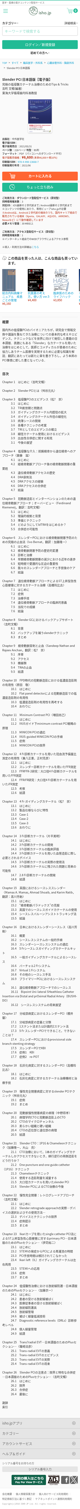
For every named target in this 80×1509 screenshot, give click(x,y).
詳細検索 (70, 23)
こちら (35, 247)
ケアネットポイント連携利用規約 (53, 1499)
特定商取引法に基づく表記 (17, 1499)
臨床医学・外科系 (33, 63)
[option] (13, 287)
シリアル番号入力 (40, 1469)
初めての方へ (39, 53)
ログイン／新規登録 (40, 44)
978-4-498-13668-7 (28, 161)
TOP (4, 63)
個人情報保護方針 (25, 1494)
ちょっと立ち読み (40, 187)
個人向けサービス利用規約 (53, 1494)
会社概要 (7, 1494)
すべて (15, 63)
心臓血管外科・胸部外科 (60, 63)
